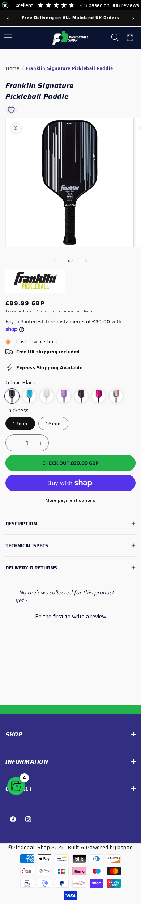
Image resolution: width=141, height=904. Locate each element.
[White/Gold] (46, 396)
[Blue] (29, 396)
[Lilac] (63, 396)
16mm (53, 424)
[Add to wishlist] (11, 110)
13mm (20, 424)
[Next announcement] (133, 18)
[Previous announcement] (8, 18)
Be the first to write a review (70, 617)
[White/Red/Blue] (116, 396)
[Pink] (98, 396)
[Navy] (81, 396)
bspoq (125, 847)
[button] (8, 37)
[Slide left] (55, 261)
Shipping (46, 311)
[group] (70, 18)
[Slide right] (86, 261)
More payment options (70, 500)
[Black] (11, 396)
